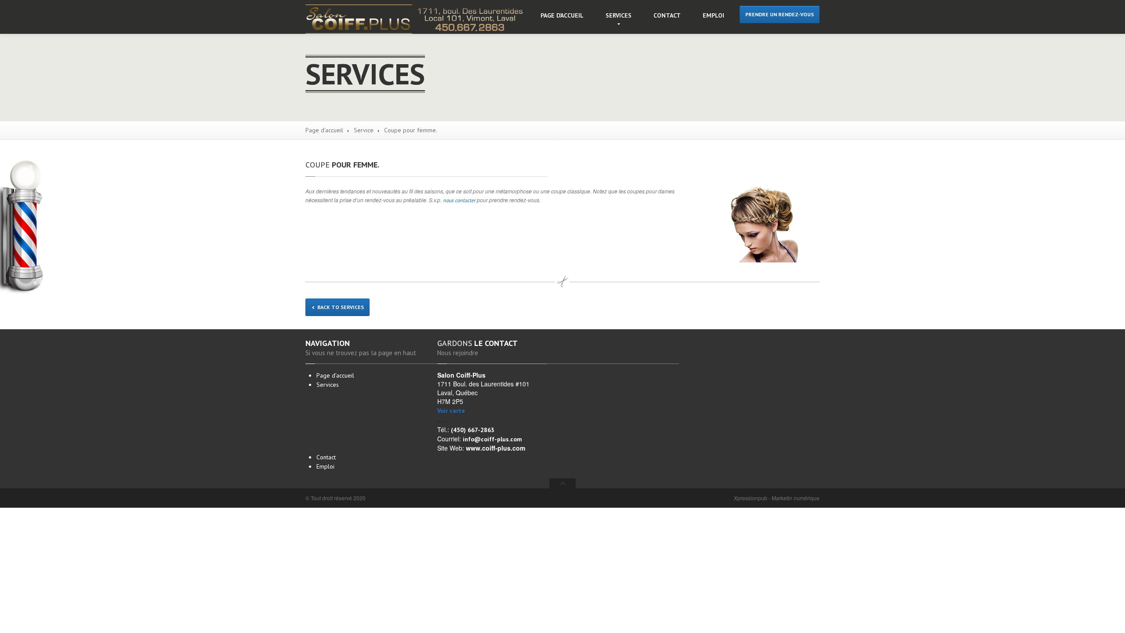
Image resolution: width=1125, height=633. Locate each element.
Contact (667, 15)
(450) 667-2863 (472, 430)
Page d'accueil (324, 130)
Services (618, 15)
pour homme (347, 428)
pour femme (346, 396)
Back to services (340, 307)
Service (364, 130)
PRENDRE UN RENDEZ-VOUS (779, 14)
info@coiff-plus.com (492, 439)
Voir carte (451, 411)
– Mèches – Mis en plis (364, 412)
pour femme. (342, 165)
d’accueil (562, 15)
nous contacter (459, 200)
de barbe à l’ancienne (358, 444)
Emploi (713, 15)
